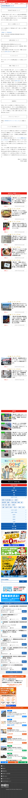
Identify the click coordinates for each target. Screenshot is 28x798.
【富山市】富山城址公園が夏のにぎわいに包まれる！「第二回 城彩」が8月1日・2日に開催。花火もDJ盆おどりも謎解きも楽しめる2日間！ (19, 319)
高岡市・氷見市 (21, 507)
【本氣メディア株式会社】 (6, 32)
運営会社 (3, 768)
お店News (22, 3)
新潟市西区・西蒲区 (6, 502)
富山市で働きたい (9, 603)
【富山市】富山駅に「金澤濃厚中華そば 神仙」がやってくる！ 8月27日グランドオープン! (19, 443)
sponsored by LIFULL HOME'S (18, 707)
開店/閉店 (16, 3)
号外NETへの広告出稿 (6, 773)
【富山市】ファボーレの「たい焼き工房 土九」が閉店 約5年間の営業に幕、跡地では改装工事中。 (19, 434)
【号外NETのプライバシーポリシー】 (12, 120)
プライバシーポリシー (6, 778)
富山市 (15, 507)
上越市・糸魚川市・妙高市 (7, 507)
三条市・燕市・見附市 (6, 504)
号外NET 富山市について (6, 781)
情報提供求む (4, 771)
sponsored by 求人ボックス (18, 603)
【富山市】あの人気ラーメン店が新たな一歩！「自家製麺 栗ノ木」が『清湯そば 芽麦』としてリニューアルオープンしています (19, 374)
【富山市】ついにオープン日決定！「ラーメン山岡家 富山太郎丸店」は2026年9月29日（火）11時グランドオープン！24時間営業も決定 (19, 252)
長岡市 (13, 504)
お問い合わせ (7, 51)
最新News (7, 3)
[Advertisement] (14, 178)
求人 (12, 3)
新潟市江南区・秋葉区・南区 (17, 502)
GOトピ (2, 3)
